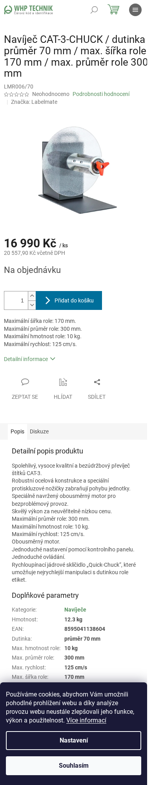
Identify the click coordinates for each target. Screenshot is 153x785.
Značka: (34, 102)
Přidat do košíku (74, 300)
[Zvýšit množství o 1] (32, 295)
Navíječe (75, 609)
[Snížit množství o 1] (32, 305)
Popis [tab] (17, 431)
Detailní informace (26, 359)
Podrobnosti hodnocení (101, 94)
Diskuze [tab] (39, 431)
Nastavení (74, 740)
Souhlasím (74, 765)
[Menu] (135, 10)
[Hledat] (94, 10)
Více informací (86, 720)
